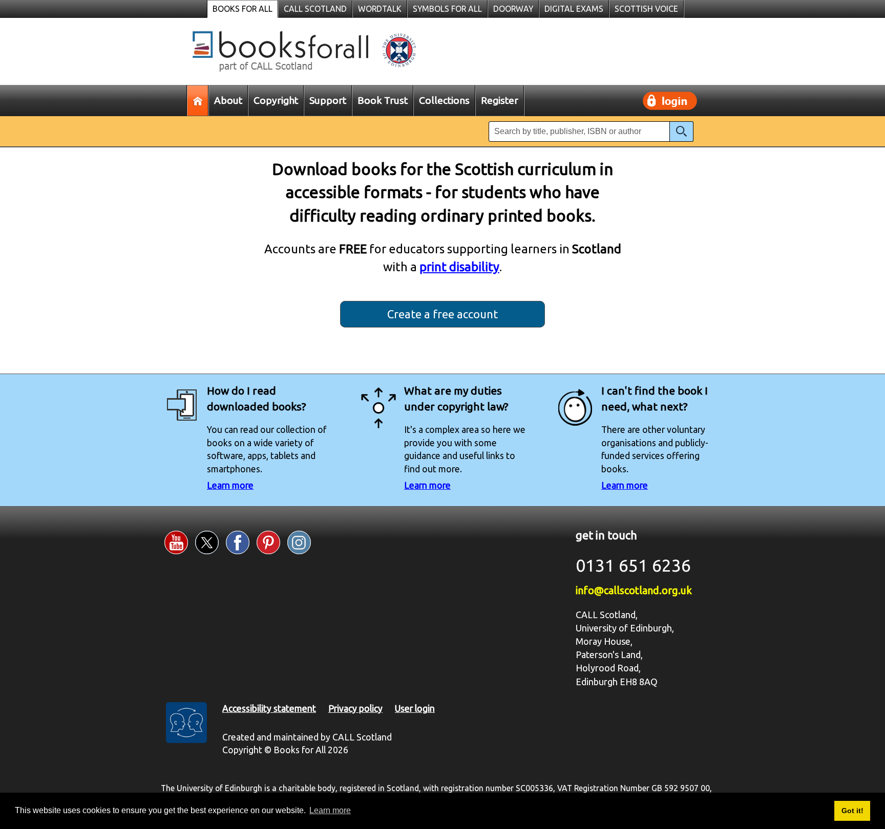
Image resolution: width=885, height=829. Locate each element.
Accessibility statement (269, 708)
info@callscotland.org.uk (634, 590)
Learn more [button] (330, 810)
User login (415, 708)
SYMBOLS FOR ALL (447, 8)
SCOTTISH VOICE (646, 8)
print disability (459, 266)
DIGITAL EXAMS (573, 8)
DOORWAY (513, 8)
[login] (670, 101)
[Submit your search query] (681, 131)
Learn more (230, 485)
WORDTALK (380, 8)
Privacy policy (355, 708)
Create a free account (442, 314)
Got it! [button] (852, 810)
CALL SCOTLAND (315, 8)
